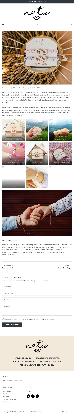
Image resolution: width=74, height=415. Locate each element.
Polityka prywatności (43, 412)
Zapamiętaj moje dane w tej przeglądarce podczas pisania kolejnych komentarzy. (29, 319)
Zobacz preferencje (37, 408)
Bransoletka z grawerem (13, 139)
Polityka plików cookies (30, 412)
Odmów (37, 403)
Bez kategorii (6, 88)
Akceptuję (37, 397)
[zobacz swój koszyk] (71, 24)
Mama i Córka (37, 139)
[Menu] (3, 24)
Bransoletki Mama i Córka (60, 163)
